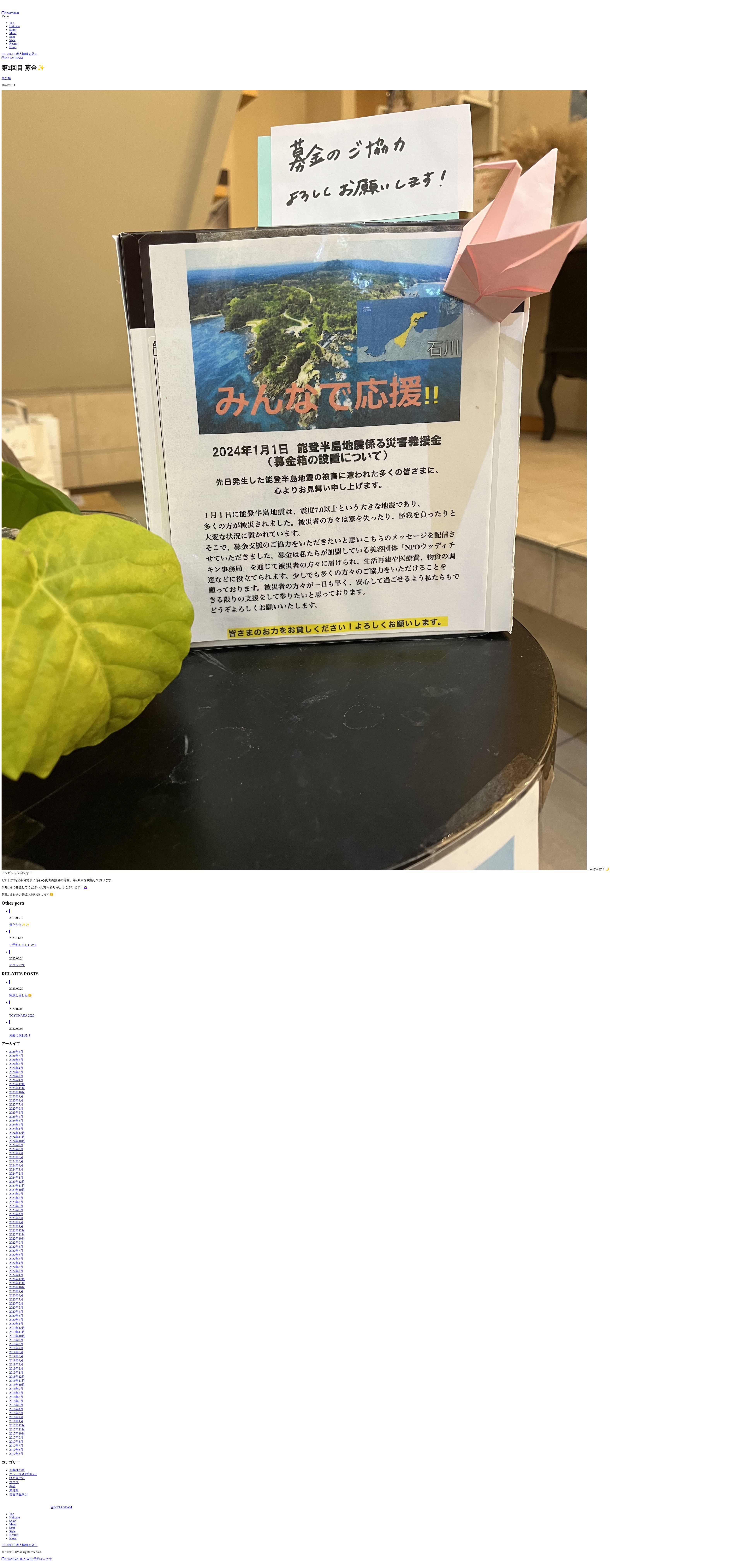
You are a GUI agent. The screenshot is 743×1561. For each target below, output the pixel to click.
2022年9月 (16, 1242)
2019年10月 (17, 1336)
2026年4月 (16, 1068)
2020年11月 (17, 1283)
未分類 (6, 78)
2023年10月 (17, 1189)
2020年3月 (16, 1315)
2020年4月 (16, 1311)
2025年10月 (17, 1092)
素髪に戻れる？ (20, 1035)
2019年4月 (16, 1360)
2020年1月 (16, 1323)
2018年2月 (16, 1417)
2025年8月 (16, 1100)
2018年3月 (16, 1413)
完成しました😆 (20, 995)
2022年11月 (17, 1234)
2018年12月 (17, 1376)
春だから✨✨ (19, 924)
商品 (12, 1486)
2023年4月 (16, 1214)
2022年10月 (17, 1238)
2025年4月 (16, 1116)
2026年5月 (16, 1063)
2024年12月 (17, 1133)
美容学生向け (18, 1494)
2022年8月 (16, 1246)
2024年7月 (16, 1153)
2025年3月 (16, 1120)
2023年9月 (16, 1193)
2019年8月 (16, 1344)
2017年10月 (17, 1433)
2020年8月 (16, 1295)
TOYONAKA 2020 (21, 1015)
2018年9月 (16, 1388)
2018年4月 (16, 1409)
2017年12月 (17, 1425)
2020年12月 (17, 1279)
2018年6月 (16, 1401)
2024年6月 (16, 1157)
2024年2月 (16, 1173)
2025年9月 (16, 1096)
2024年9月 (16, 1145)
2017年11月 (17, 1429)
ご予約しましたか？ (23, 945)
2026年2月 (16, 1076)
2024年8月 (16, 1149)
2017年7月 (16, 1445)
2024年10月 (17, 1141)
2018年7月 (16, 1397)
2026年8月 (16, 1051)
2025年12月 (17, 1084)
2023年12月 (17, 1181)
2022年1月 (16, 1275)
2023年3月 (16, 1218)
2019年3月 (16, 1364)
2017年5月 (16, 1453)
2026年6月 (16, 1059)
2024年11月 (17, 1137)
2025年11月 (17, 1088)
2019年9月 (16, 1340)
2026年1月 (16, 1080)
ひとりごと (17, 1478)
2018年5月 (16, 1405)
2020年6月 (16, 1303)
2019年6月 (16, 1352)
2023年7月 (16, 1202)
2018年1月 (16, 1421)
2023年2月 (16, 1222)
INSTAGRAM (13, 57)
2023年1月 (16, 1226)
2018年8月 (16, 1392)
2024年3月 (16, 1169)
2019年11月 (17, 1332)
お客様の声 (17, 1470)
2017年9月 (16, 1437)
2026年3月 (16, 1072)
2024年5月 (16, 1161)
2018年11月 (17, 1380)
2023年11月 (17, 1185)
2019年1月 (16, 1372)
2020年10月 (17, 1287)
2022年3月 (16, 1267)
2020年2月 (16, 1319)
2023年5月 (16, 1210)
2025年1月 (16, 1128)
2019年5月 (16, 1356)
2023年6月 (16, 1206)
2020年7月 (16, 1299)
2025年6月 (16, 1108)
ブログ (14, 1482)
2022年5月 (16, 1258)
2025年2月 (16, 1124)
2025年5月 (16, 1112)
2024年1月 (16, 1177)
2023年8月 (16, 1198)
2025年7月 (16, 1104)
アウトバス (17, 965)
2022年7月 (16, 1250)
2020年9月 (16, 1291)
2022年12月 (17, 1230)
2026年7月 (16, 1055)
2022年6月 (16, 1254)
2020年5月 (16, 1307)
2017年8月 (16, 1441)
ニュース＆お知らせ (23, 1474)
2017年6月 (16, 1449)
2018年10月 (17, 1384)
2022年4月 (16, 1263)
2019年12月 (17, 1327)
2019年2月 (16, 1368)
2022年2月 (16, 1271)
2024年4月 (16, 1165)
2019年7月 (16, 1348)
